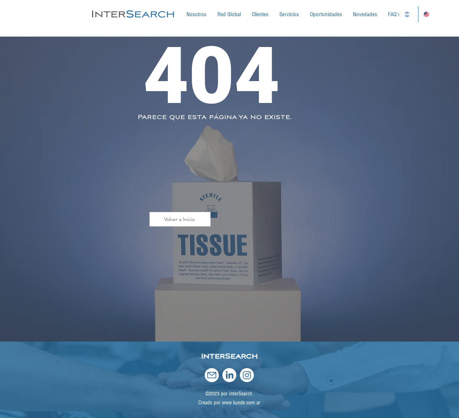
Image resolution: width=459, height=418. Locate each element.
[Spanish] (408, 14)
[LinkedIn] (229, 375)
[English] (427, 14)
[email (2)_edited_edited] (212, 375)
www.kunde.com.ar (241, 402)
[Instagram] (247, 375)
